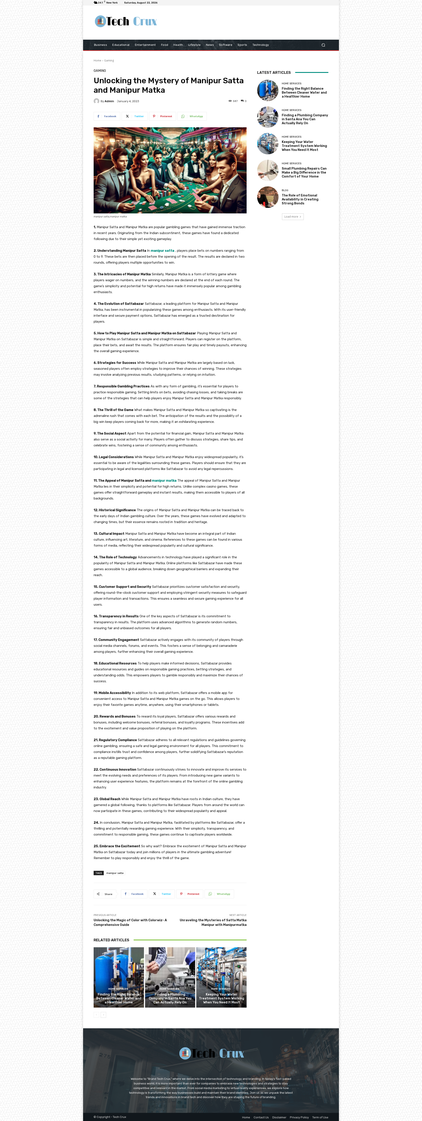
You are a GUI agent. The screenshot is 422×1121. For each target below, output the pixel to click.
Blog (285, 190)
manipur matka (164, 481)
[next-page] (103, 1015)
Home (97, 60)
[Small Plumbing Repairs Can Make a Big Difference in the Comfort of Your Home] (267, 170)
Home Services (118, 989)
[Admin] (97, 101)
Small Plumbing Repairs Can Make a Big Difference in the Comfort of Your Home (304, 172)
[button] (323, 45)
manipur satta (162, 251)
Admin (109, 101)
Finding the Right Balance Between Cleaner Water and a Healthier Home (118, 998)
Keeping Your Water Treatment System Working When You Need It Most (221, 998)
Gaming (109, 60)
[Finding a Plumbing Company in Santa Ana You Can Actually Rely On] (170, 977)
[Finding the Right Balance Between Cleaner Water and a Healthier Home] (119, 977)
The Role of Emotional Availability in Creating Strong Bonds (300, 199)
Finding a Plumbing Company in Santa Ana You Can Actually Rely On (170, 998)
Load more (291, 216)
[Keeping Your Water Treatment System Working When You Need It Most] (221, 977)
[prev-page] (96, 1015)
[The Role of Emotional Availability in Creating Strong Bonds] (267, 197)
